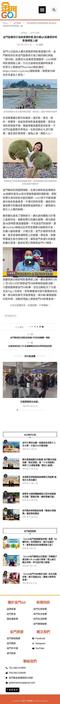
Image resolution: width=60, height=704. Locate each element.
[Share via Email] (43, 327)
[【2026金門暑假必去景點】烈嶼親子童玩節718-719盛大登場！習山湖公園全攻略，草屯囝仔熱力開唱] (11, 560)
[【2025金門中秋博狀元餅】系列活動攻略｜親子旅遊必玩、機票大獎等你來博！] (11, 578)
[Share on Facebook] (34, 327)
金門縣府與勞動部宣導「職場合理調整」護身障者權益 (39, 512)
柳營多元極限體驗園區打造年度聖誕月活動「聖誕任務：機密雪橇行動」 (39, 495)
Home (5, 23)
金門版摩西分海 (10, 316)
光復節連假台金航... (30, 401)
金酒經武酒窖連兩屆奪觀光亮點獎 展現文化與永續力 (39, 478)
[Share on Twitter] (37, 327)
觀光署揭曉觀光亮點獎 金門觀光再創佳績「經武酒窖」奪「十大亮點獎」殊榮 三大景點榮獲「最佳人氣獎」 (39, 462)
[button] (42, 9)
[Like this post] (32, 327)
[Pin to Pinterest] (40, 327)
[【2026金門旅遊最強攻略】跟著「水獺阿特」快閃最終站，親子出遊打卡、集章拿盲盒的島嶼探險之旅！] (11, 543)
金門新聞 (17, 23)
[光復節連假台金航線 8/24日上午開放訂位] (30, 380)
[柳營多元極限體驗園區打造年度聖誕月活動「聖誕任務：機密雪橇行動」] (11, 498)
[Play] (30, 262)
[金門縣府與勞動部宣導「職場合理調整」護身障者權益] (11, 514)
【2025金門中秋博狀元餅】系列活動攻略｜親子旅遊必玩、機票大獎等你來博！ (39, 577)
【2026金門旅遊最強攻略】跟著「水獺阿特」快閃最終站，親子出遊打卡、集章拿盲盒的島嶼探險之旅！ (39, 542)
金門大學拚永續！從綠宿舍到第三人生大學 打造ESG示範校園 (39, 444)
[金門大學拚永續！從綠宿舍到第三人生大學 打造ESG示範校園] (11, 446)
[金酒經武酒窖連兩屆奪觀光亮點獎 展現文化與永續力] (11, 481)
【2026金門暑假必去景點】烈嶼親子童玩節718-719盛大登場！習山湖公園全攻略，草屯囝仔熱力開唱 (39, 559)
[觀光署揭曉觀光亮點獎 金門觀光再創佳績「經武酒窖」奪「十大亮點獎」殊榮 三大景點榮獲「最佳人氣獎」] (11, 463)
